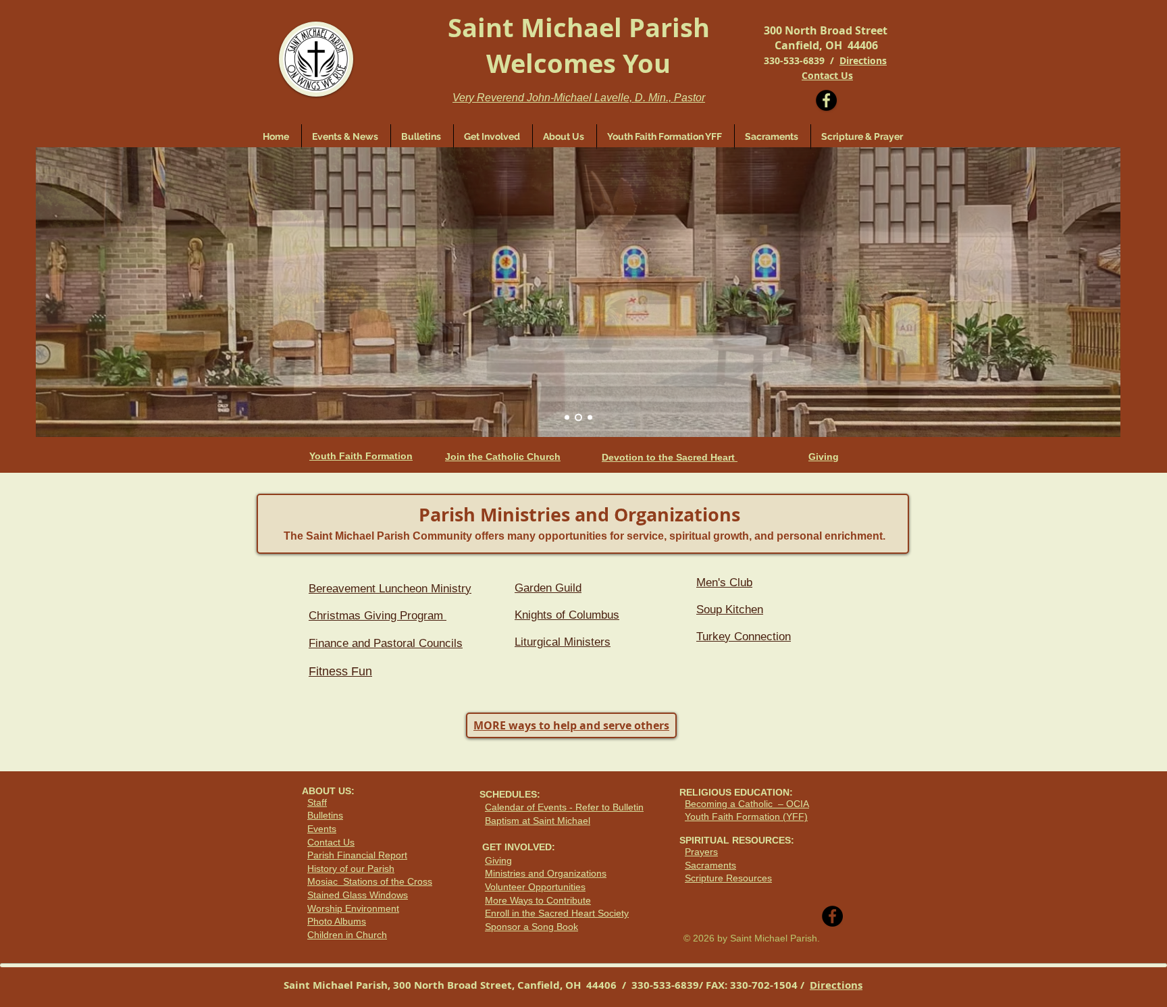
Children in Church (347, 934)
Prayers (701, 851)
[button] (493, 136)
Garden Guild (548, 588)
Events (321, 828)
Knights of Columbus (567, 615)
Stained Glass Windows (357, 894)
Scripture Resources (728, 878)
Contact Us (331, 842)
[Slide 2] (578, 417)
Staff (317, 802)
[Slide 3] (590, 417)
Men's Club (724, 582)
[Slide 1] (567, 417)
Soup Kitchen (729, 609)
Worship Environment (353, 908)
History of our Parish (350, 868)
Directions (863, 60)
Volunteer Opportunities (535, 886)
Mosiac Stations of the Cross (369, 881)
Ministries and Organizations (545, 873)
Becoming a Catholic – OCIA (747, 803)
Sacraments (710, 865)
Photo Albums (336, 921)
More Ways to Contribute (538, 900)
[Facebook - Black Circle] (826, 100)
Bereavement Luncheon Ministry (390, 588)
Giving (498, 860)
